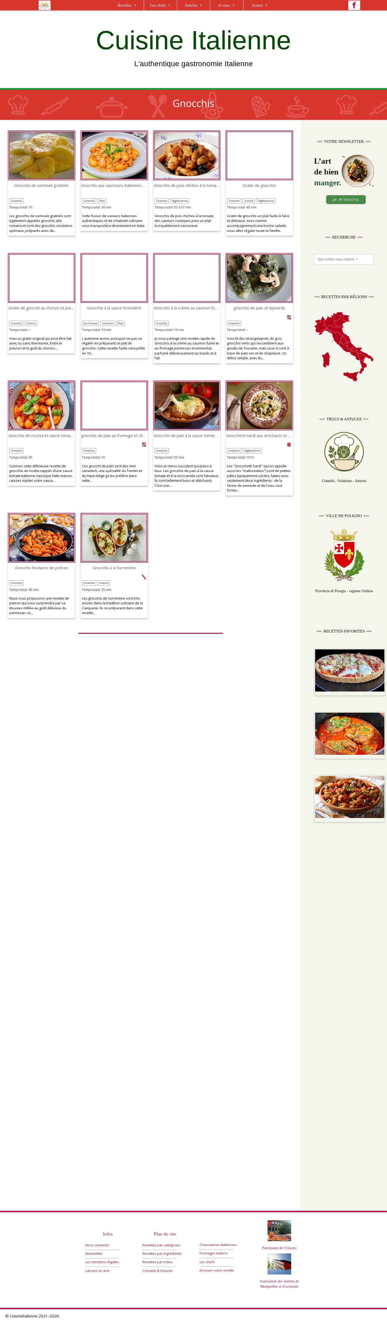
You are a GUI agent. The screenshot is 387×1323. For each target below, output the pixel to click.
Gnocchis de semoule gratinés (41, 185)
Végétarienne (180, 201)
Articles (191, 5)
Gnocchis (16, 201)
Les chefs (158, 5)
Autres (257, 5)
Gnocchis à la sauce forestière (114, 307)
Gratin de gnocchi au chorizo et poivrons (41, 307)
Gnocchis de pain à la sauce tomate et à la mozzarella (187, 435)
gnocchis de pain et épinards (259, 307)
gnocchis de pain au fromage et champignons (114, 435)
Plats (102, 201)
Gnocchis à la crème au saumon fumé (187, 307)
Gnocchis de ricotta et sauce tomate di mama (41, 435)
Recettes (124, 5)
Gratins (248, 201)
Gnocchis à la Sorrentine (114, 567)
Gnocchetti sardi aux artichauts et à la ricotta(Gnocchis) (259, 435)
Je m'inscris (346, 199)
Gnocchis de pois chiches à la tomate (187, 185)
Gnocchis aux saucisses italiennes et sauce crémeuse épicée (114, 185)
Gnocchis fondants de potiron (41, 567)
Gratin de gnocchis (259, 185)
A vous (224, 5)
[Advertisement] (344, 939)
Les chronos (90, 323)
